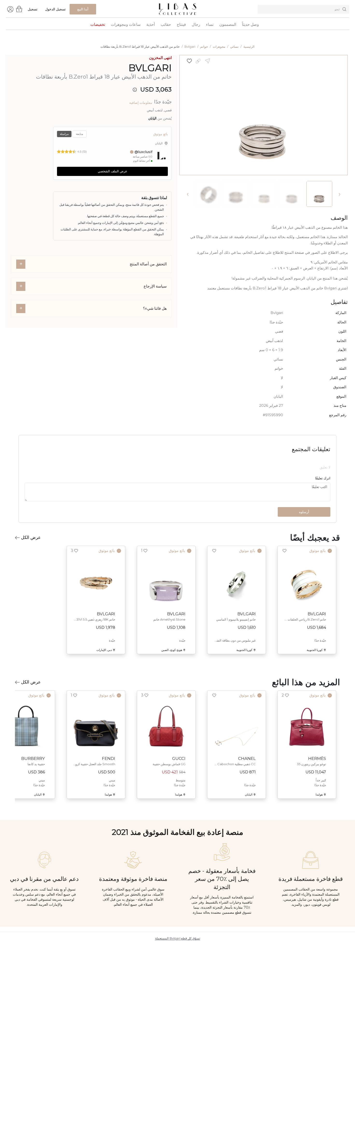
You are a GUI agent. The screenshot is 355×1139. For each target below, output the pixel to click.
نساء (209, 24)
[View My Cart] (19, 9)
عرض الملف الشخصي (112, 171)
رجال (196, 24)
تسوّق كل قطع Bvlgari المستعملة (177, 986)
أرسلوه (304, 559)
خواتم (204, 46)
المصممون (227, 24)
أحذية (150, 24)
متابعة (79, 134)
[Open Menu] (10, 9)
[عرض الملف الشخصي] (161, 156)
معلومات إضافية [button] (140, 102)
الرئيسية (249, 46)
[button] (188, 61)
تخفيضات (97, 24)
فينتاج (181, 24)
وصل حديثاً (250, 24)
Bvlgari (190, 46)
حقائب (166, 24)
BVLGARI (150, 68)
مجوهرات (219, 46)
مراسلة (64, 134)
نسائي (234, 46)
